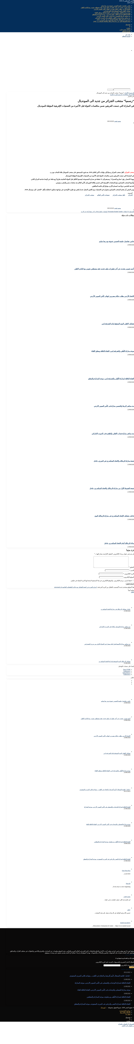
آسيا (129, 81)
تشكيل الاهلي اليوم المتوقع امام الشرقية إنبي (116, 11)
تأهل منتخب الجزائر (119, 195)
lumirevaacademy (125, 923)
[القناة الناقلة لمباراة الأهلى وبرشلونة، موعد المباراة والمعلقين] (120, 840)
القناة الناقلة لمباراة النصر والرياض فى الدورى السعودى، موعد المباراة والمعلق (106, 859)
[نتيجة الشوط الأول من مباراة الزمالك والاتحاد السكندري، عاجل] (116, 485)
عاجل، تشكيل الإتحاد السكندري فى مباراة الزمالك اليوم (114, 516)
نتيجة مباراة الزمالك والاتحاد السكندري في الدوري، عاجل (113, 19)
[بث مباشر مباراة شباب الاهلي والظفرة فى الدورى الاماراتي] (116, 430)
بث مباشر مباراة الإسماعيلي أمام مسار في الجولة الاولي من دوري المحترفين (107, 644)
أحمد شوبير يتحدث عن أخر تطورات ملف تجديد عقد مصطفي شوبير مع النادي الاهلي (105, 7)
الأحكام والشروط (125, 1012)
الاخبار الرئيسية (121, 94)
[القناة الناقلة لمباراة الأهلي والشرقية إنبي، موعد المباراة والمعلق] (116, 375)
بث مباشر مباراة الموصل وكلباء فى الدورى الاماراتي (114, 626)
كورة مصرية (126, 74)
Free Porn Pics (126, 870)
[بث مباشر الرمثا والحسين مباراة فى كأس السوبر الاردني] (116, 402)
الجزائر (130, 195)
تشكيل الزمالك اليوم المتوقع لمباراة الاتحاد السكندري (114, 661)
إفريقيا (128, 79)
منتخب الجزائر (89, 195)
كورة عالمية (126, 76)
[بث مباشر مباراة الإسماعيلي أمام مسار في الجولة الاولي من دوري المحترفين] (120, 642)
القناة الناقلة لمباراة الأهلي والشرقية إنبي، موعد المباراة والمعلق (111, 14)
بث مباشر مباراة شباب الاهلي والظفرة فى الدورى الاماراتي (112, 18)
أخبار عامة (127, 84)
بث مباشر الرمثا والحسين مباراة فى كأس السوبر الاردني (113, 16)
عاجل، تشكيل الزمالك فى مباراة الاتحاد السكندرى (115, 609)
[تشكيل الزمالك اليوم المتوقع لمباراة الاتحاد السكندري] (120, 660)
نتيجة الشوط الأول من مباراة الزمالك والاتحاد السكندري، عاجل (111, 21)
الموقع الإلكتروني (129, 577)
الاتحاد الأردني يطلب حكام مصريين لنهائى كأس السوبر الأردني (112, 9)
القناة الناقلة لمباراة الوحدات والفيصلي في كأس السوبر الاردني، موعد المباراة (107, 807)
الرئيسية (127, 69)
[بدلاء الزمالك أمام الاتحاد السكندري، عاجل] (116, 540)
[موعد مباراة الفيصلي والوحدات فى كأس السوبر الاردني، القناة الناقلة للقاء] (120, 822)
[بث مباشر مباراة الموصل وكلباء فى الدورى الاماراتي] (120, 625)
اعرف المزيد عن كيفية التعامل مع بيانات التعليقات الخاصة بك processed (75, 587)
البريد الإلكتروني (128, 574)
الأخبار (126, 93)
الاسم (132, 570)
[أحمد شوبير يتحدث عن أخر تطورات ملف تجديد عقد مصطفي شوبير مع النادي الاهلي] (116, 265)
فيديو (128, 86)
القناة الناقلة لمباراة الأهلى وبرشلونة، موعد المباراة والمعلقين (112, 842)
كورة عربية (127, 78)
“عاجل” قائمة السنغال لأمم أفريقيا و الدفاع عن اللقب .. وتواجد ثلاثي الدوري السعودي (105, 789)
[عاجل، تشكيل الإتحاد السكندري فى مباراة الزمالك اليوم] (116, 512)
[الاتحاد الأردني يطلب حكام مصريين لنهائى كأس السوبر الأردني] (116, 293)
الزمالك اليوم (126, 72)
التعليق (131, 567)
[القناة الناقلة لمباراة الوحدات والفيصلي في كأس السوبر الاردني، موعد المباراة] (120, 805)
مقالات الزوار (126, 83)
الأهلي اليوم (127, 71)
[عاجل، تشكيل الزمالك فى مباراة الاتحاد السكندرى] (120, 607)
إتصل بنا (128, 1014)
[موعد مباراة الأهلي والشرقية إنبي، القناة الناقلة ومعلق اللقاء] (116, 347)
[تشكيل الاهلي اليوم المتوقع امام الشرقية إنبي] (116, 320)
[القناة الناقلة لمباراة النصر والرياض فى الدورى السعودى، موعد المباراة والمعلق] (120, 857)
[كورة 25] (122, 47)
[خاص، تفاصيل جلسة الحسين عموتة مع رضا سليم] (116, 238)
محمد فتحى (117, 121)
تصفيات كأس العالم (103, 195)
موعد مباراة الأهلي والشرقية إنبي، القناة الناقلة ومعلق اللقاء (112, 12)
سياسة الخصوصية (125, 1011)
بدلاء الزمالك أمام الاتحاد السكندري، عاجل (119, 543)
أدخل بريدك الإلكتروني (127, 965)
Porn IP (128, 883)
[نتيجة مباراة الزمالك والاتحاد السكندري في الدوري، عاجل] (116, 457)
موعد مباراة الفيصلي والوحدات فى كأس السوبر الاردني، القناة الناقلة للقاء (108, 824)
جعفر (128, 909)
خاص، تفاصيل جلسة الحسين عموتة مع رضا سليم (115, 6)
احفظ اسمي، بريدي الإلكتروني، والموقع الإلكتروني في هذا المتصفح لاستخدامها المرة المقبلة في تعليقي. (101, 580)
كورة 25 (103, 1007)
